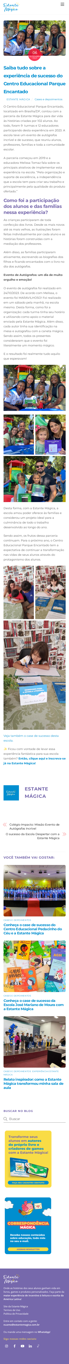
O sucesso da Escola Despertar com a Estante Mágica (33, 836)
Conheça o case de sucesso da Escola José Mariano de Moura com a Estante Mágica (34, 1005)
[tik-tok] (38, 1345)
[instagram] (7, 1345)
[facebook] (14, 1345)
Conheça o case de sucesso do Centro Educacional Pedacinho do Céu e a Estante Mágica (33, 929)
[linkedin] (30, 1345)
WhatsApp (44, 1332)
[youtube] (22, 1345)
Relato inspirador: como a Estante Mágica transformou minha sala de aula (33, 1083)
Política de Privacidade (16, 1313)
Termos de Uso (12, 1310)
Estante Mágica (18, 99)
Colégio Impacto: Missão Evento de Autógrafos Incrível (34, 826)
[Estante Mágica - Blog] (12, 10)
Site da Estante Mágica (16, 1306)
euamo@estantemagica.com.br (21, 1324)
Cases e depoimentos (48, 99)
